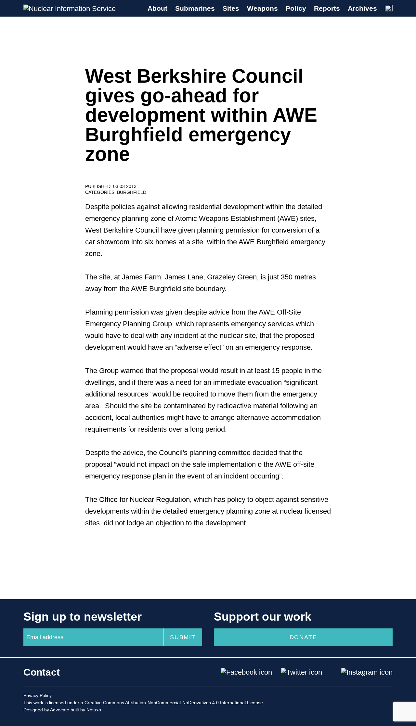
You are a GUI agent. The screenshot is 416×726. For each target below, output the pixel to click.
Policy (296, 8)
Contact (41, 672)
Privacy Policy (37, 695)
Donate (303, 637)
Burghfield (131, 192)
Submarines (195, 8)
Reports (327, 8)
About (157, 8)
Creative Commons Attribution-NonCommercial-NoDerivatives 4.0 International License (173, 702)
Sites (231, 8)
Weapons (262, 8)
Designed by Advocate (46, 709)
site (104, 277)
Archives (362, 8)
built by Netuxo (86, 709)
